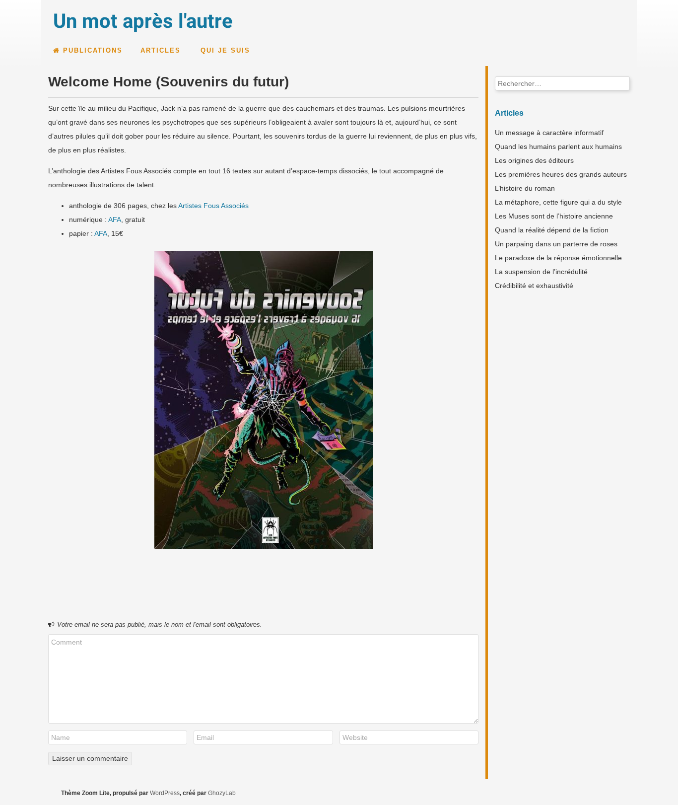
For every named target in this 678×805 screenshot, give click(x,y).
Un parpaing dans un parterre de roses (556, 244)
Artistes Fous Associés (213, 206)
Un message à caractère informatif (549, 133)
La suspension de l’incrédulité (541, 272)
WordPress (165, 793)
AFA (114, 219)
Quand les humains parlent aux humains (558, 146)
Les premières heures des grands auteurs (561, 174)
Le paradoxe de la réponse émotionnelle (558, 258)
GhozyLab (222, 793)
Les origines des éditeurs (534, 160)
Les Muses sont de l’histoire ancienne (554, 216)
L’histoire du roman (525, 188)
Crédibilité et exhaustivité (534, 286)
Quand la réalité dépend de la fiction (552, 230)
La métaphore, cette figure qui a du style (558, 202)
